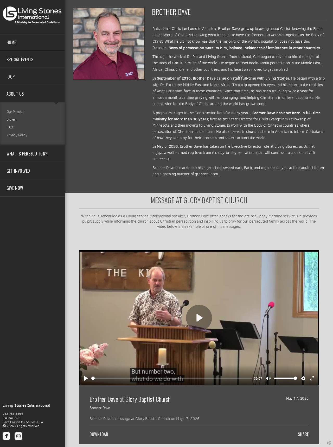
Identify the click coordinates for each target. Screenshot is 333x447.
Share (303, 434)
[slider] (171, 378)
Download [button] (98, 434)
